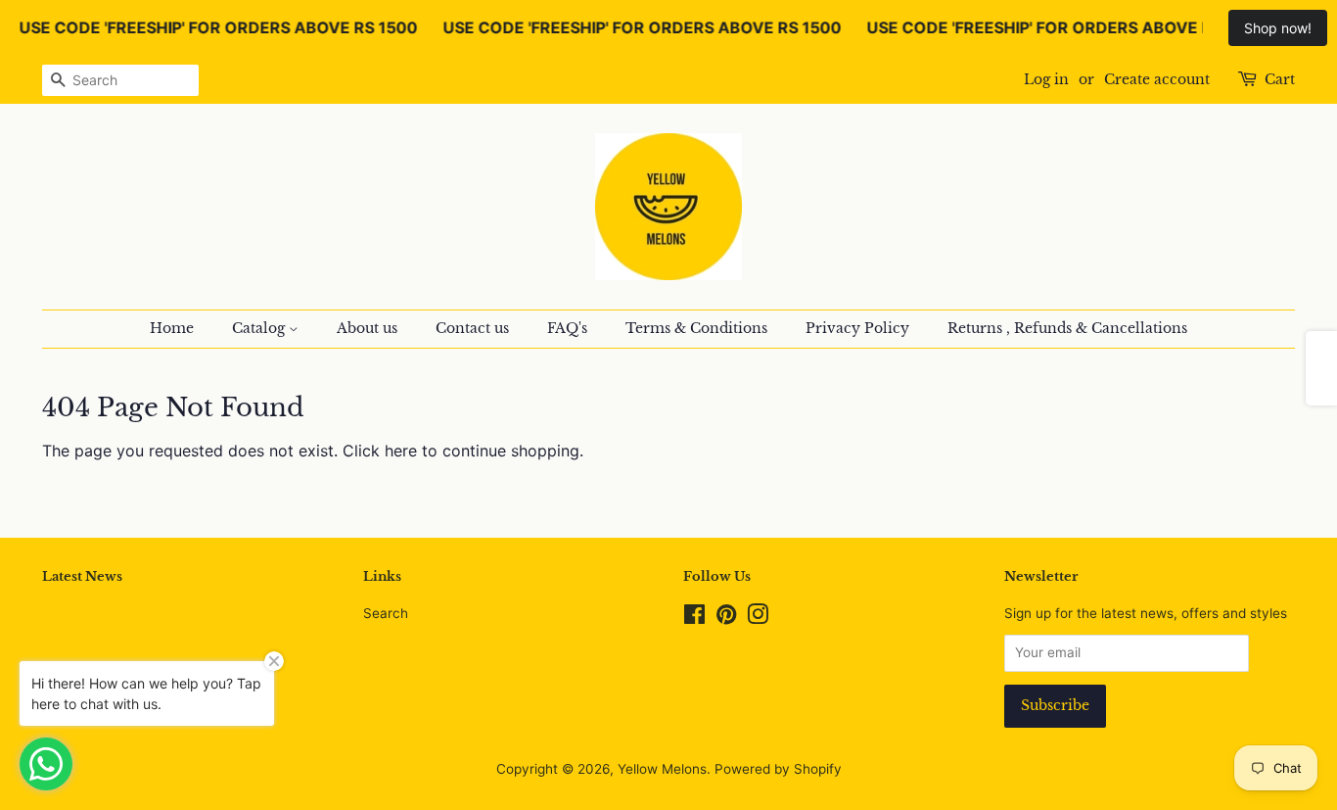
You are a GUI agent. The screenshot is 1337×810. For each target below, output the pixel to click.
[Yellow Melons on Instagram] (757, 618)
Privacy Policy (857, 328)
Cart (1280, 79)
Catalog (260, 328)
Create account (1157, 79)
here (401, 450)
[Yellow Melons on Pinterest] (726, 618)
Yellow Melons (662, 769)
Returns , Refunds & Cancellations (1067, 328)
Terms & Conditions (696, 328)
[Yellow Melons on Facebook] (694, 618)
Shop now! (1278, 28)
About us (367, 328)
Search (385, 613)
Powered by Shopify (778, 769)
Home (172, 328)
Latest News (82, 576)
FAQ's (567, 328)
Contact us (472, 328)
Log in (1046, 79)
